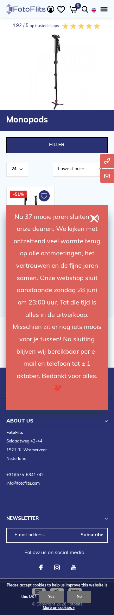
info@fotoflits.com (23, 483)
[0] (72, 9)
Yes (51, 597)
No (79, 597)
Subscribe (92, 535)
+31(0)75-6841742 (25, 475)
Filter (57, 145)
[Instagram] (57, 567)
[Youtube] (73, 567)
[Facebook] (41, 567)
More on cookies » (59, 608)
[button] (103, 9)
